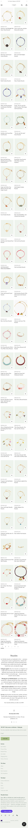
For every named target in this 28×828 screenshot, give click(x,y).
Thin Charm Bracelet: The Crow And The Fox (6, 455)
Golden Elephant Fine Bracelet (19, 508)
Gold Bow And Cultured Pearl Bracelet (7, 241)
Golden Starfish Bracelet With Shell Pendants (7, 560)
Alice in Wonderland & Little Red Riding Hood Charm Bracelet (7, 429)
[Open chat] (24, 824)
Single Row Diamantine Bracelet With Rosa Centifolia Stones (20, 643)
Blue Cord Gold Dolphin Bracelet (19, 55)
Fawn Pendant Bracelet (5, 214)
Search (2, 788)
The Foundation (4, 773)
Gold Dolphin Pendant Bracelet (19, 188)
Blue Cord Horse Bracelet (6, 321)
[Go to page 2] (18, 646)
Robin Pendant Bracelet (6, 81)
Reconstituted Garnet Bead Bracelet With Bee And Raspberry (20, 587)
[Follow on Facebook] (1, 815)
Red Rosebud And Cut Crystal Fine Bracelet (7, 614)
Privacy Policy (4, 749)
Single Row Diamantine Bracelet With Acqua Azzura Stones (20, 615)
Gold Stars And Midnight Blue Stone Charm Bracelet (7, 29)
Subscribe (5, 738)
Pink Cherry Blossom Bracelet (20, 399)
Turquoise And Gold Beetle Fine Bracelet (7, 481)
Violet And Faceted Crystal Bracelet (6, 294)
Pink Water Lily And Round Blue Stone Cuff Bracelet (20, 560)
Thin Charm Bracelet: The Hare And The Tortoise (20, 428)
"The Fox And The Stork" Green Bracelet (19, 134)
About (2, 766)
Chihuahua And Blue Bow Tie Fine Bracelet (7, 534)
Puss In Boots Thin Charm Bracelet (6, 586)
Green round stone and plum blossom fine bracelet (20, 29)
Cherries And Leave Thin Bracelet (19, 321)
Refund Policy (4, 751)
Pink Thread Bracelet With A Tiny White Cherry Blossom (7, 348)
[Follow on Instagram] (5, 815)
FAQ (2, 783)
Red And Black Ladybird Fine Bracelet (20, 481)
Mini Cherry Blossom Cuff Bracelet (20, 348)
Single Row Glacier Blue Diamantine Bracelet (6, 374)
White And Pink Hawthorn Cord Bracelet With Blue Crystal (6, 107)
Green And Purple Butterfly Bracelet (6, 508)
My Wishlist (3, 746)
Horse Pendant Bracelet (19, 81)
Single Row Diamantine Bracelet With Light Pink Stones (6, 643)
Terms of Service (4, 759)
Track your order (4, 790)
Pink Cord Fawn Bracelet (19, 241)
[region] (14, 714)
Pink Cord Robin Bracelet (19, 267)
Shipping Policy (4, 756)
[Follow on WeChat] (17, 815)
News (2, 768)
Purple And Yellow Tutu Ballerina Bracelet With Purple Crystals (6, 189)
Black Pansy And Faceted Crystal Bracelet (6, 55)
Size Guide (3, 754)
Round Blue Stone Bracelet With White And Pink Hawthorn (20, 161)
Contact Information (5, 780)
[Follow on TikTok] (13, 815)
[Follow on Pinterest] (9, 815)
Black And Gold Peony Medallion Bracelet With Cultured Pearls (6, 161)
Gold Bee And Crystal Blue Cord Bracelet (6, 134)
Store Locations (4, 771)
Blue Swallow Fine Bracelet (20, 533)
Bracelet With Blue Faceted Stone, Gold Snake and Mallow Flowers (7, 401)
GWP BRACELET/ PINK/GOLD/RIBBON (5, 268)
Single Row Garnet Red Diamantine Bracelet (19, 374)
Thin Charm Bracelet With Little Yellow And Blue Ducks (20, 455)
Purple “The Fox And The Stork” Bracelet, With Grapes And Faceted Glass (20, 107)
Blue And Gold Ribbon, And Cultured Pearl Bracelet (20, 215)
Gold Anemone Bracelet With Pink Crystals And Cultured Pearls (20, 295)
